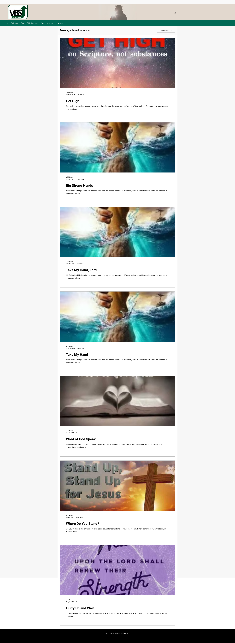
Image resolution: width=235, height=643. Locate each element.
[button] (151, 30)
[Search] (174, 13)
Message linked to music (75, 30)
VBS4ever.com (120, 633)
